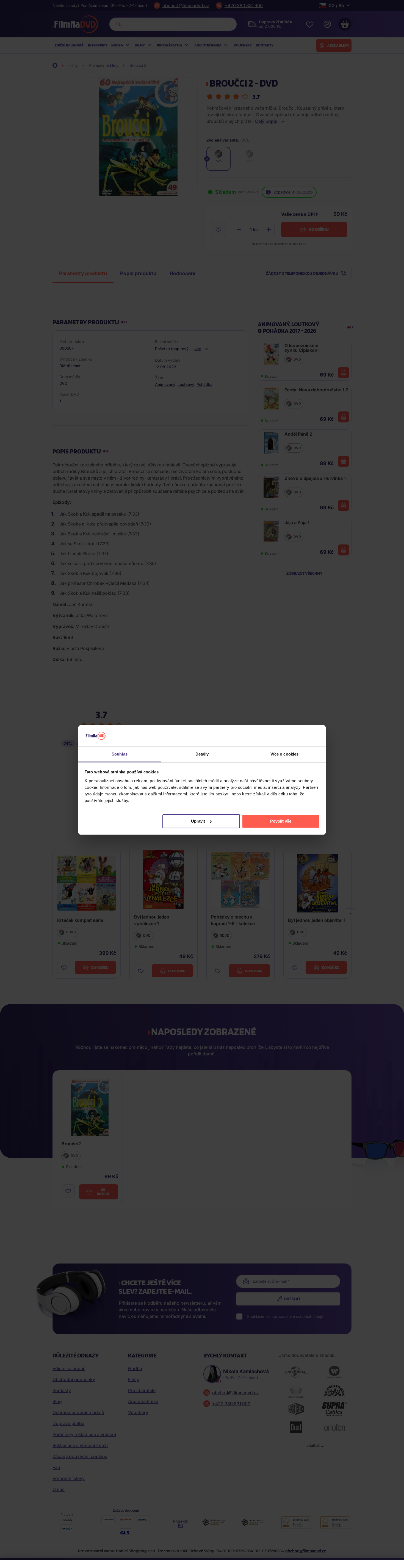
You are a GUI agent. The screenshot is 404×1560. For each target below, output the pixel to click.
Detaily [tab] (202, 754)
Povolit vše (280, 821)
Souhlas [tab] (120, 754)
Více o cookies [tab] (284, 754)
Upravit (198, 821)
